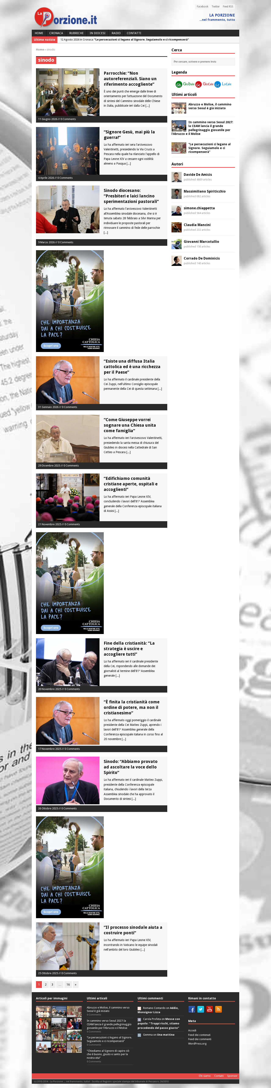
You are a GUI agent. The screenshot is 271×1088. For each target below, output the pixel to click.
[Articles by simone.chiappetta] (176, 213)
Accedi (192, 1030)
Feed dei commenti (199, 1039)
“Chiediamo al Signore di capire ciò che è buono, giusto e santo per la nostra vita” (108, 1054)
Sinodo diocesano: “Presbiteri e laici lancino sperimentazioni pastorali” (131, 196)
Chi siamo (205, 1075)
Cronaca (56, 33)
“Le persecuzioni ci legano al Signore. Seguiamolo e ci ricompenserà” (209, 148)
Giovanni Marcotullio (201, 242)
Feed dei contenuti (199, 1034)
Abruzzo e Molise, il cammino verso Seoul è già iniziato (108, 1009)
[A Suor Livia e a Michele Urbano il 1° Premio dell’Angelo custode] (43, 1050)
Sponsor (232, 1075)
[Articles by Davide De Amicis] (176, 180)
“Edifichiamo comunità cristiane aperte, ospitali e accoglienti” (131, 484)
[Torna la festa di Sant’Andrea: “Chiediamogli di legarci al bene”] (58, 1038)
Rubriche (76, 33)
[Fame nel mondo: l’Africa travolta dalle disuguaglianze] (74, 1038)
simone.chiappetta (199, 208)
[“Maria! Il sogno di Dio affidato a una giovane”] (74, 1050)
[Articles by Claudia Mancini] (176, 230)
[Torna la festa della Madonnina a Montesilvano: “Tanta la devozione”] (43, 1038)
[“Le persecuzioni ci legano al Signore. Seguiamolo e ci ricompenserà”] (178, 151)
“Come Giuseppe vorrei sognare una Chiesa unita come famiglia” (130, 425)
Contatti (134, 33)
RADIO (116, 33)
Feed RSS (228, 6)
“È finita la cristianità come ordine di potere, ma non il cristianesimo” (131, 707)
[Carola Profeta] (139, 1019)
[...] (147, 105)
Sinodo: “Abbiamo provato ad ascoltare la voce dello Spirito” (131, 767)
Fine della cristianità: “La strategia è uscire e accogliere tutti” (129, 649)
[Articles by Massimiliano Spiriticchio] (176, 196)
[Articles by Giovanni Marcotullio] (176, 247)
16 (68, 984)
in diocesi (97, 33)
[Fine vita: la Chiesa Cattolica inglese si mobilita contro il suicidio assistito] (74, 1026)
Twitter (216, 6)
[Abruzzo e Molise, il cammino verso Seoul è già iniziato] (178, 111)
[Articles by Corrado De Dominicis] (176, 263)
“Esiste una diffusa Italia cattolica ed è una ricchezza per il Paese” (132, 367)
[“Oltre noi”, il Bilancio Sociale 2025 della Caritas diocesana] (58, 1050)
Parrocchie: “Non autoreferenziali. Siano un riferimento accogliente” (130, 79)
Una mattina (165, 1034)
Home (39, 33)
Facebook (202, 6)
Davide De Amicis (198, 175)
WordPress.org (197, 1043)
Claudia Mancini (197, 225)
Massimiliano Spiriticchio (205, 191)
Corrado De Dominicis (202, 258)
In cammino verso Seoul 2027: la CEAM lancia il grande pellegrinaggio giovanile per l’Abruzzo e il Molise (109, 1024)
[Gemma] (139, 1034)
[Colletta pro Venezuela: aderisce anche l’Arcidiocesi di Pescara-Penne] (58, 1026)
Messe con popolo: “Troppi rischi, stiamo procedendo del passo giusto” (159, 1023)
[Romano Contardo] (139, 1008)
